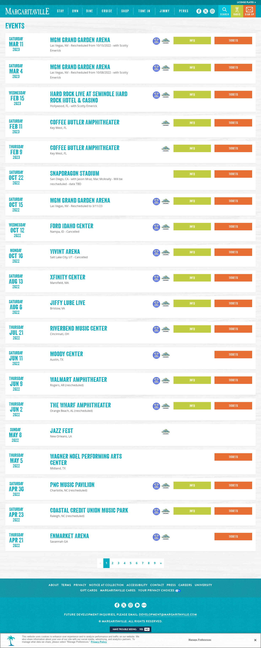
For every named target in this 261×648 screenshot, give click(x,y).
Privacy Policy (99, 642)
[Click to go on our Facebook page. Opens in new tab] (198, 11)
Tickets (233, 40)
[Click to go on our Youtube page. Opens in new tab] (137, 605)
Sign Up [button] (249, 14)
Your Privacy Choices (156, 590)
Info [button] (192, 40)
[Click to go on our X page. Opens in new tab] (205, 11)
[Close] (255, 640)
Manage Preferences (200, 639)
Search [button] (224, 14)
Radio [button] (237, 14)
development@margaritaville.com (168, 615)
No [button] (147, 629)
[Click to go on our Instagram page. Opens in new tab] (212, 11)
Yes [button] (141, 629)
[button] (60, 11)
